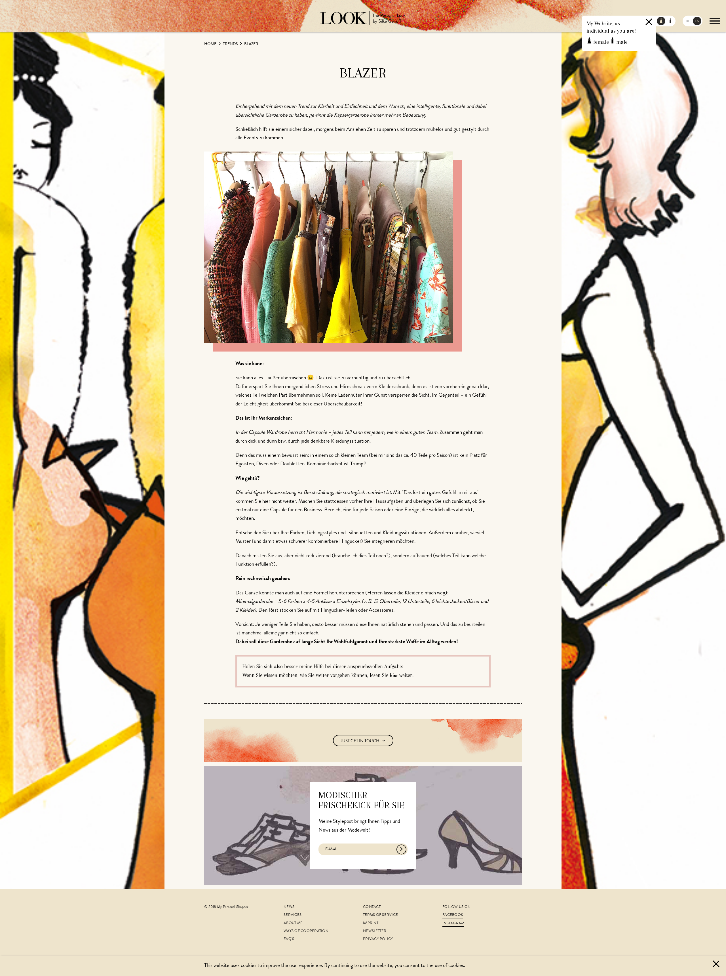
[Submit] (401, 849)
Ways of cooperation (306, 931)
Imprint (370, 923)
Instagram (453, 923)
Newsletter (375, 931)
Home (210, 44)
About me (293, 923)
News (289, 907)
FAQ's (289, 939)
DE (688, 21)
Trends (231, 44)
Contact (372, 907)
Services (292, 915)
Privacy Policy (378, 939)
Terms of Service (380, 915)
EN (697, 21)
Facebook (452, 915)
